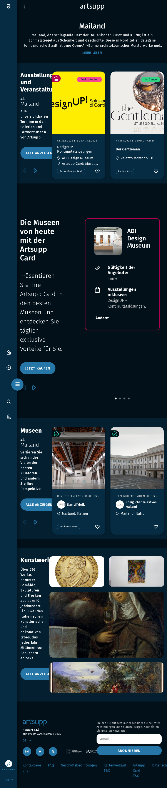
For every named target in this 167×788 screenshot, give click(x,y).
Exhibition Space (68, 526)
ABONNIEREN (129, 751)
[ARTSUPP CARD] (8, 416)
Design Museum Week (71, 171)
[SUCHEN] (8, 401)
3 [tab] (124, 398)
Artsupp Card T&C (139, 770)
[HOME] (8, 352)
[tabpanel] (122, 274)
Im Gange (151, 79)
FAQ (51, 765)
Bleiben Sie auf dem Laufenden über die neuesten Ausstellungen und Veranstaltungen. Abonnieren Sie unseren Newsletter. (129, 726)
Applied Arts (125, 171)
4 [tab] (129, 398)
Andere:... (103, 318)
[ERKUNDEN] (8, 367)
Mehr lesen (92, 53)
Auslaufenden (90, 79)
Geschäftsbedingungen (79, 765)
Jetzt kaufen (37, 368)
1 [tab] (116, 398)
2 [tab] (120, 398)
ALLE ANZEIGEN (39, 153)
